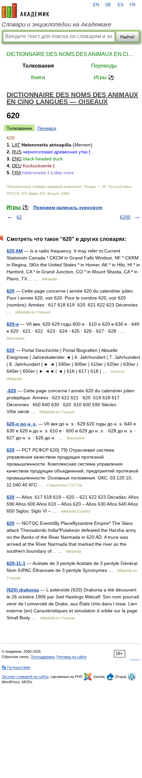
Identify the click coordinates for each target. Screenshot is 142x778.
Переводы (104, 66)
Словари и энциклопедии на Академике (56, 24)
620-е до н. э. (22, 423)
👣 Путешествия (16, 667)
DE (108, 5)
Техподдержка (42, 657)
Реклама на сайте (71, 657)
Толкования (38, 66)
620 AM (15, 250)
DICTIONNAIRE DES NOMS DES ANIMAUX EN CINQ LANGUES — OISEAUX (71, 54)
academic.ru (25, 10)
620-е (13, 324)
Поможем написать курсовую (67, 207)
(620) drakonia (23, 589)
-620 (11, 390)
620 (11, 291)
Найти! (127, 36)
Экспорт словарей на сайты (25, 677)
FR (132, 5)
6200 (125, 217)
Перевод (46, 128)
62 (19, 217)
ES (121, 5)
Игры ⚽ (104, 77)
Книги (38, 77)
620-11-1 (16, 563)
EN (96, 5)
